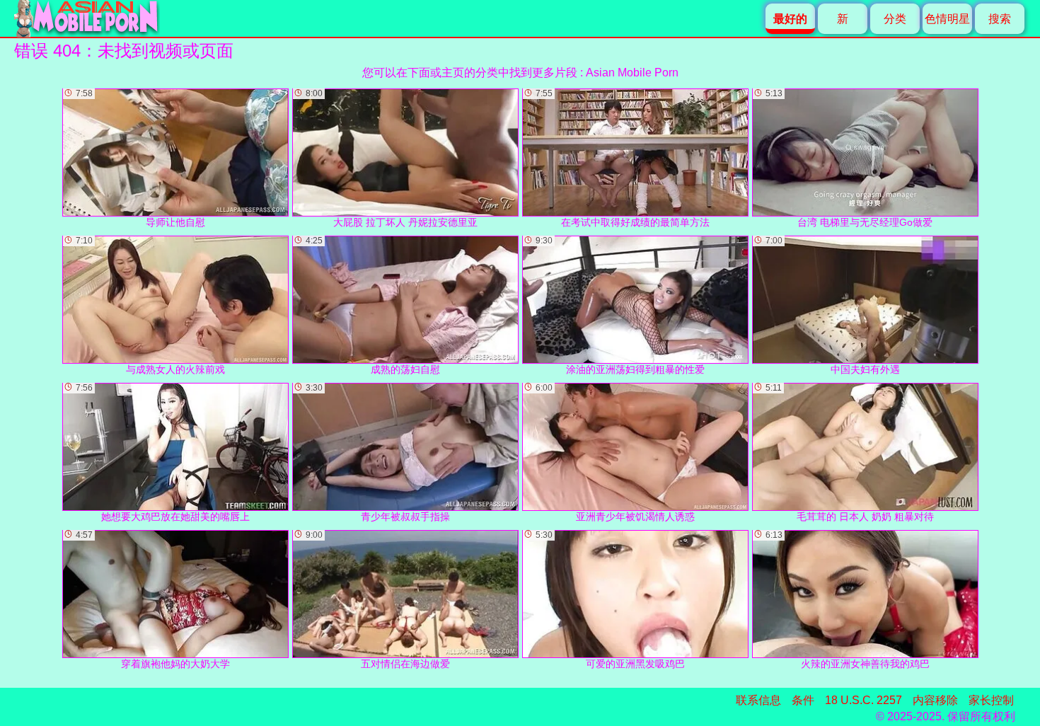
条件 (803, 700)
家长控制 (991, 700)
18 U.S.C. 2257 (863, 700)
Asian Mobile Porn (632, 73)
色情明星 (947, 19)
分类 (895, 19)
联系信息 (758, 700)
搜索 (999, 19)
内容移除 (935, 700)
